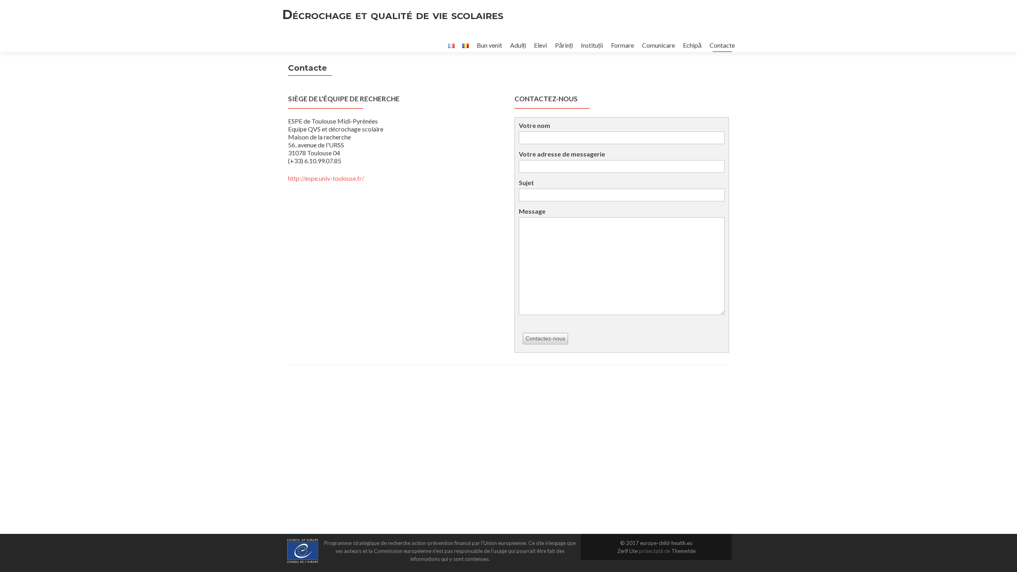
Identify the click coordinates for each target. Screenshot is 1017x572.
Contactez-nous (545, 338)
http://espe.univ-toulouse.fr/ (326, 178)
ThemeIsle (683, 551)
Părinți (564, 45)
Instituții (592, 45)
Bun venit (489, 45)
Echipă (692, 45)
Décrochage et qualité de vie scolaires (392, 14)
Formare (622, 45)
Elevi (540, 45)
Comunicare (658, 45)
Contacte (722, 45)
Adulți (518, 45)
